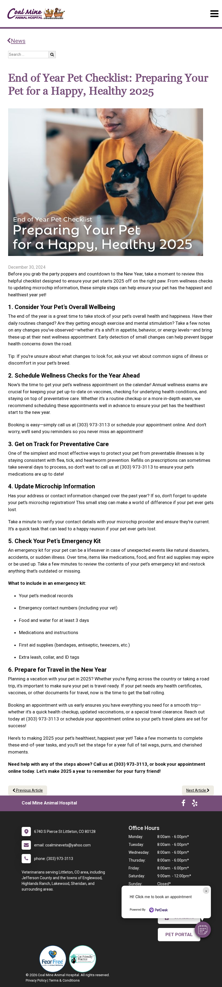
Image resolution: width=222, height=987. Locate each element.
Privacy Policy (36, 980)
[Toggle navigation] (214, 13)
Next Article (196, 790)
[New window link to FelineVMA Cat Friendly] (84, 958)
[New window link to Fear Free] (54, 958)
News (18, 41)
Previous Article (29, 790)
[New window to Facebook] (183, 804)
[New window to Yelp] (194, 804)
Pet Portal (179, 934)
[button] (203, 929)
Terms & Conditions (64, 980)
